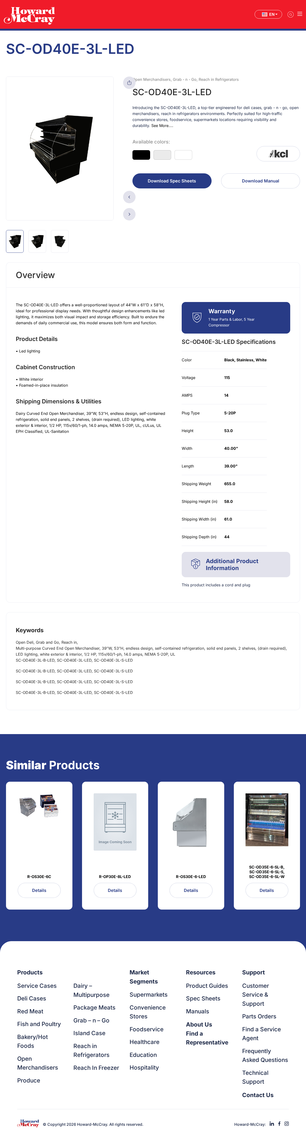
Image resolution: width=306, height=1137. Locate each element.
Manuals (197, 1011)
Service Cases (37, 985)
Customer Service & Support (255, 994)
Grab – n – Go (91, 1020)
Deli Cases (31, 998)
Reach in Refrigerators (91, 1051)
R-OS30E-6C (39, 876)
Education (143, 1054)
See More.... (162, 125)
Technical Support (255, 1077)
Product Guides (207, 985)
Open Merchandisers (37, 1063)
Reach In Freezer (96, 1067)
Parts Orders (259, 1016)
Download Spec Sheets (172, 180)
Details (39, 890)
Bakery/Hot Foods (32, 1041)
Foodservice (147, 1029)
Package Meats (94, 1007)
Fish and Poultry (39, 1024)
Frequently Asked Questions (265, 1056)
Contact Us (257, 1095)
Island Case (89, 1033)
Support (253, 972)
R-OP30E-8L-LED (115, 876)
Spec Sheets (203, 998)
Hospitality (144, 1067)
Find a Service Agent (261, 1034)
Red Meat (30, 1011)
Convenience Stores (148, 1012)
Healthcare (144, 1041)
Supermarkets (149, 994)
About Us (199, 1024)
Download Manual (260, 180)
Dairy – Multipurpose (91, 990)
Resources (200, 972)
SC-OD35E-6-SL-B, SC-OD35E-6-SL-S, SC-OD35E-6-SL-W (267, 872)
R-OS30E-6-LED (191, 876)
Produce (28, 1080)
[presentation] (129, 197)
